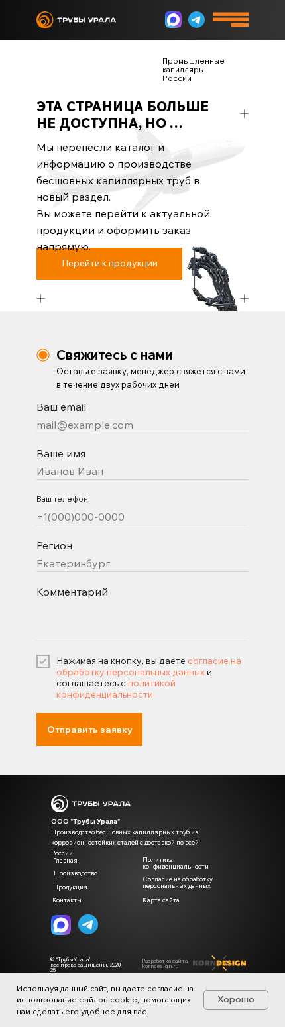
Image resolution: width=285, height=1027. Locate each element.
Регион (54, 545)
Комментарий (72, 591)
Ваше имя (61, 453)
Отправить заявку (90, 729)
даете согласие (153, 988)
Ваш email (61, 406)
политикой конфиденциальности (116, 688)
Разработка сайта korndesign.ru (165, 963)
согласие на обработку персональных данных (148, 666)
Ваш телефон (62, 499)
